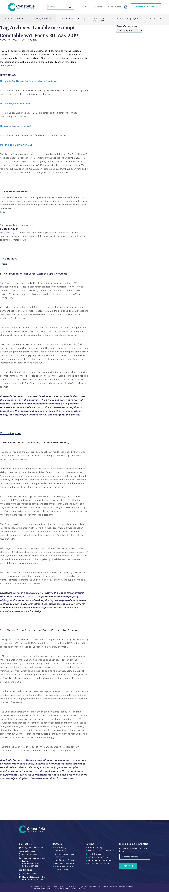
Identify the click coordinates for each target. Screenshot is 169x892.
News (84, 7)
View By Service (13, 18)
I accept (85, 888)
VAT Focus (13, 40)
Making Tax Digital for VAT (16, 144)
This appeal (6, 639)
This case (5, 452)
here (3, 212)
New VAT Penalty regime (126, 18)
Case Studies (114, 7)
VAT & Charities (94, 854)
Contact (98, 7)
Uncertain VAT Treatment (98, 19)
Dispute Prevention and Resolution (65, 855)
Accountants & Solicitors (98, 864)
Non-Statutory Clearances (66, 860)
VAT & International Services (100, 860)
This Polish (5, 283)
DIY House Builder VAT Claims (101, 851)
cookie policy (76, 888)
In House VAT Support (64, 866)
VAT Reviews (60, 851)
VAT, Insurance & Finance (99, 857)
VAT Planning (60, 847)
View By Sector (41, 18)
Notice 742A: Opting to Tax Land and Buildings (28, 81)
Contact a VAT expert (146, 7)
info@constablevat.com (32, 847)
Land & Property (95, 847)
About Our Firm (69, 18)
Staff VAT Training (62, 870)
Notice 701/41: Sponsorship (16, 103)
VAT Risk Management (64, 863)
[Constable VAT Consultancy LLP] (21, 7)
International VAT (154, 18)
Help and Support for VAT (16, 126)
